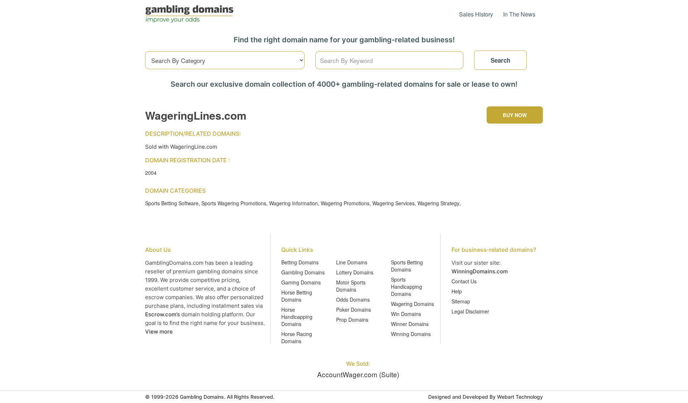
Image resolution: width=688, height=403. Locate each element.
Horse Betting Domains (296, 296)
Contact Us (464, 281)
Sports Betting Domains (407, 266)
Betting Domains (300, 262)
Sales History (476, 14)
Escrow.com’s (162, 314)
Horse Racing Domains (296, 337)
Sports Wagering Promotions (233, 203)
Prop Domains (352, 319)
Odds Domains (353, 299)
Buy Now (515, 115)
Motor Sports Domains (351, 286)
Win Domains (406, 313)
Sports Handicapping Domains (406, 286)
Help (457, 291)
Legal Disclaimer (470, 311)
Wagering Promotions (345, 203)
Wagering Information (293, 203)
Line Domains (351, 262)
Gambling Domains (303, 272)
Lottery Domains (354, 272)
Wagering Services (393, 203)
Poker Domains (353, 309)
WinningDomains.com (480, 271)
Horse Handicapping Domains (296, 316)
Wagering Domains (412, 303)
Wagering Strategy (438, 203)
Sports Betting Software (172, 203)
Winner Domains (410, 323)
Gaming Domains (301, 282)
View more (159, 331)
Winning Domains (411, 333)
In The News (519, 14)
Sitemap (461, 301)
